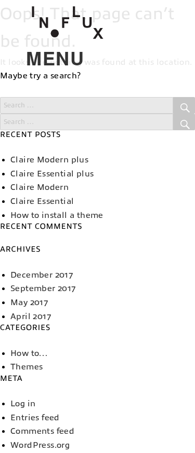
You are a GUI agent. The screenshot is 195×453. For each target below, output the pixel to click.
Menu (35, 57)
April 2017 (30, 316)
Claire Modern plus (49, 159)
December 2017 (41, 275)
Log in (22, 403)
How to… (29, 353)
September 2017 (43, 288)
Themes (26, 367)
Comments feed (42, 431)
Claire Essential (42, 201)
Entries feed (35, 417)
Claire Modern (39, 187)
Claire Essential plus (52, 174)
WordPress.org (40, 445)
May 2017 (29, 302)
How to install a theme (56, 215)
